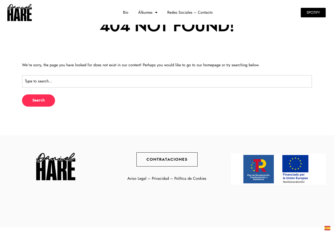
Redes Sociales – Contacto (190, 12)
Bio (125, 12)
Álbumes (145, 12)
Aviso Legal (136, 178)
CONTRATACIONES (167, 159)
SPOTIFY (313, 12)
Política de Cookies (190, 178)
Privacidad (160, 178)
